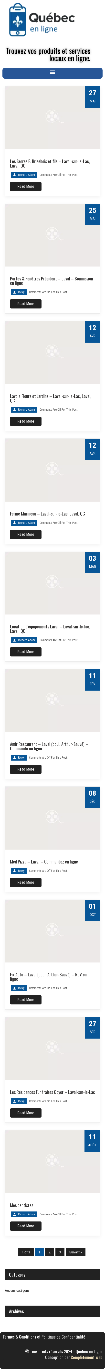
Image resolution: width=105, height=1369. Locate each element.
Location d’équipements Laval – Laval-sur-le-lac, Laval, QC (50, 628)
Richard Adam (26, 175)
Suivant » (75, 1252)
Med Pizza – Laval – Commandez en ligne (44, 861)
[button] (53, 72)
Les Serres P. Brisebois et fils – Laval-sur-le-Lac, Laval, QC (50, 163)
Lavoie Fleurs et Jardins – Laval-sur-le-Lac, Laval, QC (50, 398)
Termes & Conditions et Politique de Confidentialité (44, 1337)
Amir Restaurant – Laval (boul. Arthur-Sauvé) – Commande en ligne (49, 746)
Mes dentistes (21, 1205)
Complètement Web (86, 1357)
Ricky (21, 292)
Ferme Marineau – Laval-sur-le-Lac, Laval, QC (47, 513)
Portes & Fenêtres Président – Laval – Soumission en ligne (51, 280)
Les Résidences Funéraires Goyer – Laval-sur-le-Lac (52, 1092)
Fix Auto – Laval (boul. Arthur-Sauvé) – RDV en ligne (48, 976)
